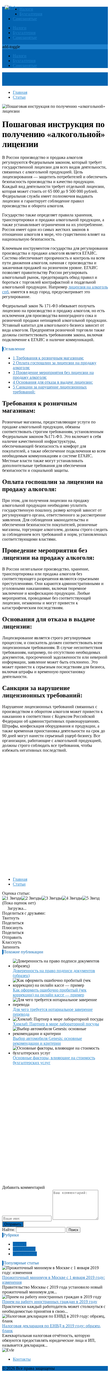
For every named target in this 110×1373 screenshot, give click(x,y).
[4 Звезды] (72, 898)
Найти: (8, 1229)
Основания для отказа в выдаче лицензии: (53, 382)
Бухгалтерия (30, 14)
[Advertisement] (55, 812)
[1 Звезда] (11, 898)
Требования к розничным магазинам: (48, 358)
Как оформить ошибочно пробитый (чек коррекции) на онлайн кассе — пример (50, 992)
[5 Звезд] (91, 898)
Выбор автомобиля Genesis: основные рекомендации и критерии (47, 1041)
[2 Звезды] (31, 898)
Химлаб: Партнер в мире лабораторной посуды (56, 1024)
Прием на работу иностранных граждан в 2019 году (49, 1301)
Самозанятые (25, 18)
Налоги (26, 9)
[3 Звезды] (52, 898)
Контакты (22, 1359)
